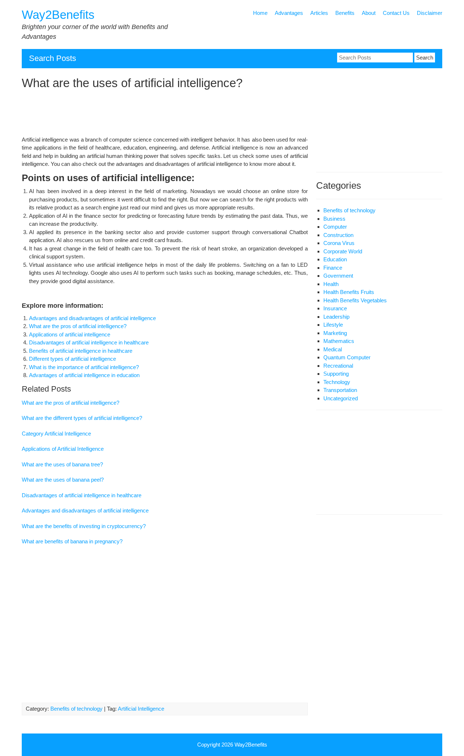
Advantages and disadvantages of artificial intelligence (92, 318)
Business (334, 219)
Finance (332, 268)
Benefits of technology (76, 709)
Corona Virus (339, 243)
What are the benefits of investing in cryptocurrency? (84, 526)
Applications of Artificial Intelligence (63, 449)
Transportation (340, 390)
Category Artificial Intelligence (56, 433)
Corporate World (342, 251)
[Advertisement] (165, 114)
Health (331, 284)
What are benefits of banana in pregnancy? (72, 541)
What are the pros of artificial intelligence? (78, 326)
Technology (336, 382)
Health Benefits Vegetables (355, 300)
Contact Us (396, 13)
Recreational (338, 366)
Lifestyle (333, 325)
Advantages (289, 13)
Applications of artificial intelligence (69, 334)
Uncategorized (340, 398)
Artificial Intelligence (141, 709)
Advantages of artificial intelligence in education (84, 375)
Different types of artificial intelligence (72, 359)
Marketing (335, 333)
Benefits (345, 13)
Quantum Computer (346, 357)
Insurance (335, 308)
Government (338, 276)
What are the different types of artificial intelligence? (82, 418)
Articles (319, 13)
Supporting (336, 374)
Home (260, 13)
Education (335, 259)
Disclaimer (429, 13)
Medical (332, 349)
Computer (335, 227)
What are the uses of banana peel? (63, 480)
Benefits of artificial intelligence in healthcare (80, 351)
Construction (338, 235)
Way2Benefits (58, 14)
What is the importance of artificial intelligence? (84, 367)
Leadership (336, 317)
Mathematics (338, 341)
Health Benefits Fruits (348, 292)
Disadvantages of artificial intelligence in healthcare (89, 342)
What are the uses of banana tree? (62, 464)
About (369, 13)
